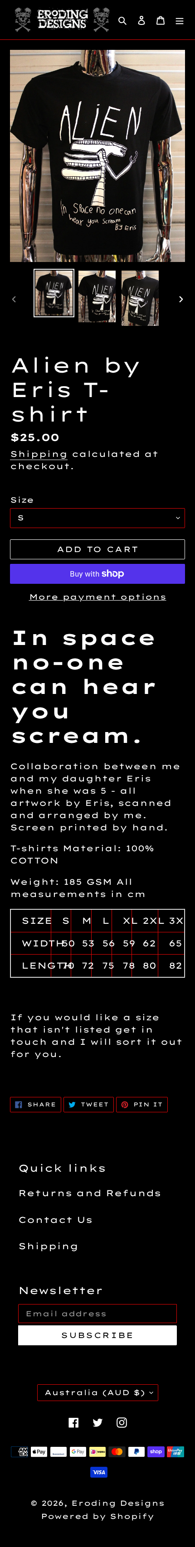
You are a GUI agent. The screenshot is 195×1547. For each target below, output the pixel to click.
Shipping (39, 454)
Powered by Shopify (97, 1516)
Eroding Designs (118, 1503)
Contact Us (55, 1219)
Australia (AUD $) (94, 1392)
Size (22, 499)
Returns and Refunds (89, 1193)
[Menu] (179, 20)
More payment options (97, 596)
